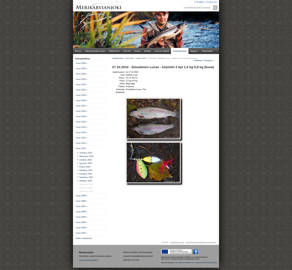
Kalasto (147, 51)
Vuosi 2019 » (81, 100)
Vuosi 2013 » (81, 138)
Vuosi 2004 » (81, 222)
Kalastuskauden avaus (95, 51)
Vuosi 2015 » (81, 122)
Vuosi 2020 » (81, 95)
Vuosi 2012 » (81, 132)
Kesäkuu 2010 (85, 174)
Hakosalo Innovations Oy (184, 262)
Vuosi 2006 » (81, 212)
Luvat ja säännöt (162, 51)
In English (199, 2)
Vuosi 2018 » (81, 111)
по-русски (211, 2)
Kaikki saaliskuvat (84, 238)
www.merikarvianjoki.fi (89, 260)
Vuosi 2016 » (81, 116)
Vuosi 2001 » (81, 233)
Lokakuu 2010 (85, 160)
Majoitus (194, 51)
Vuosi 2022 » (81, 84)
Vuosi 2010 (81, 148)
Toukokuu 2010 (86, 177)
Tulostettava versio (177, 242)
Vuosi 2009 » (81, 196)
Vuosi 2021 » (81, 90)
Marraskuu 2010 (86, 156)
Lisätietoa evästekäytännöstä (206, 262)
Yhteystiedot (206, 51)
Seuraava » (209, 60)
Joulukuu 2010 (85, 153)
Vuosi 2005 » (81, 217)
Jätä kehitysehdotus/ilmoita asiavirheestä (201, 242)
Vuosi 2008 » (81, 201)
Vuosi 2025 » (81, 68)
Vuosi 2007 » (81, 206)
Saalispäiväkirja (180, 51)
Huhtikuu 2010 (85, 181)
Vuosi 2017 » (81, 106)
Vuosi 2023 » (81, 79)
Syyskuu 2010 (85, 163)
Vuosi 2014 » (81, 127)
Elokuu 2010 (84, 167)
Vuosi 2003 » (81, 227)
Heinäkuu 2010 (85, 170)
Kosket (137, 51)
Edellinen (197, 60)
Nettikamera (114, 51)
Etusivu (78, 51)
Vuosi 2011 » (81, 143)
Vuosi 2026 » (81, 63)
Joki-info (127, 51)
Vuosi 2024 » (81, 74)
